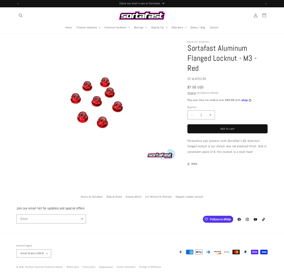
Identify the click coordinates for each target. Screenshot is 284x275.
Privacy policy (89, 267)
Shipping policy (106, 267)
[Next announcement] (266, 3)
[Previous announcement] (18, 3)
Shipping (191, 92)
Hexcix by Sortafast (92, 196)
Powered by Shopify (54, 267)
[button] (20, 15)
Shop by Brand (114, 196)
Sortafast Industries (34, 267)
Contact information (126, 267)
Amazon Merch (133, 196)
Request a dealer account (189, 196)
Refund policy (73, 267)
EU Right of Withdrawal (150, 267)
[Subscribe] (81, 218)
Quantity (191, 107)
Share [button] (194, 163)
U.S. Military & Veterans (158, 196)
